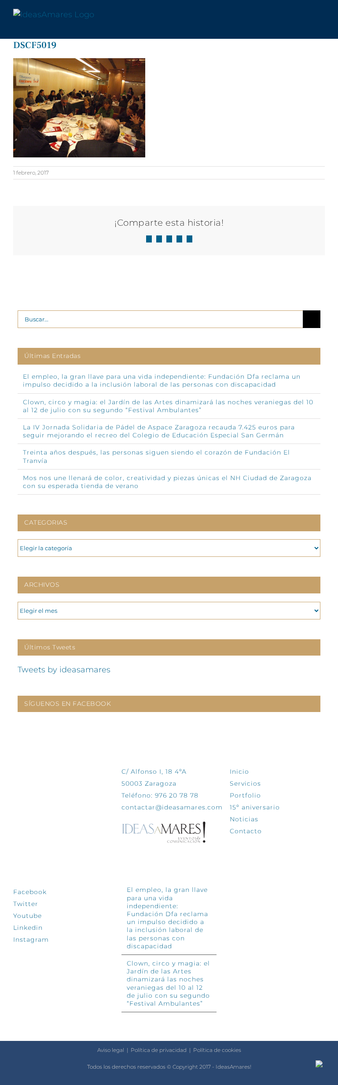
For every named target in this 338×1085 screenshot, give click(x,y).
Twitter (25, 904)
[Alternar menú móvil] (321, 14)
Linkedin (28, 928)
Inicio (239, 772)
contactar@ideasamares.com (172, 807)
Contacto (246, 831)
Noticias (244, 819)
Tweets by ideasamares (64, 670)
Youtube (27, 916)
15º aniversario (255, 807)
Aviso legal (110, 1050)
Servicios (245, 783)
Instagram (31, 939)
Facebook (30, 892)
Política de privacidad (159, 1050)
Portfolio (245, 795)
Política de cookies (217, 1050)
